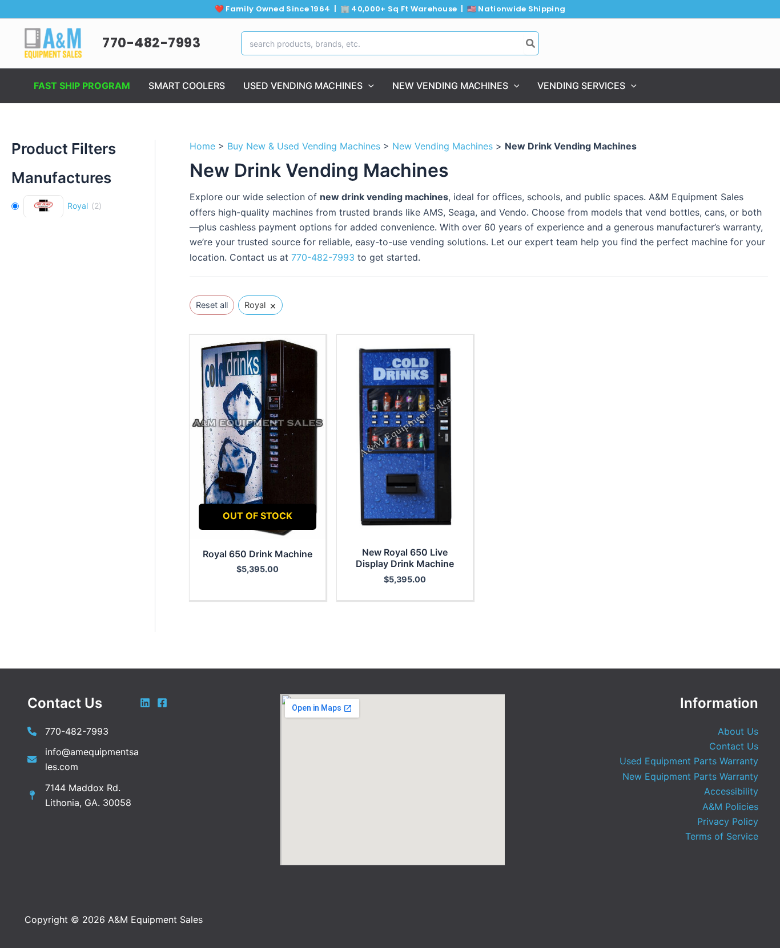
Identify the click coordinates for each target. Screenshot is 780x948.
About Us (738, 731)
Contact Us (733, 746)
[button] (368, 85)
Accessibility (731, 791)
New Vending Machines (442, 146)
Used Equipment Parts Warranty (689, 761)
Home (202, 146)
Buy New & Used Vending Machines (303, 146)
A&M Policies (730, 806)
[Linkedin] (145, 703)
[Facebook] (162, 703)
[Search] (531, 43)
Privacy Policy (727, 821)
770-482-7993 (151, 43)
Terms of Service (721, 836)
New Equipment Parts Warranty (690, 776)
